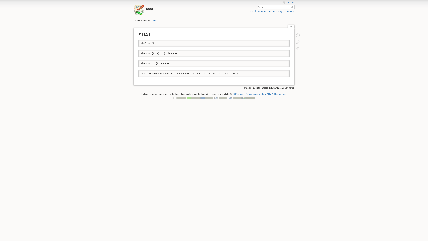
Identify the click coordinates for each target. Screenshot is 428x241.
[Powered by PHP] (207, 98)
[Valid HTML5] (221, 98)
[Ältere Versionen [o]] (298, 35)
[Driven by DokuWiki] (248, 98)
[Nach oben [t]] (298, 48)
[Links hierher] (298, 42)
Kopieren (282, 42)
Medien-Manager (276, 11)
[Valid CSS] (235, 98)
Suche (292, 7)
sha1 (155, 21)
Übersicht (290, 11)
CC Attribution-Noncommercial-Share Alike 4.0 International (260, 94)
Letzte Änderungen (257, 11)
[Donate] (193, 98)
